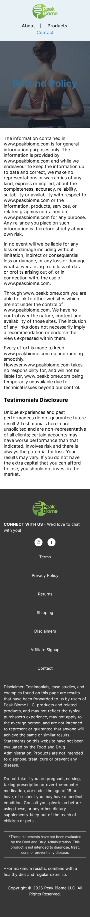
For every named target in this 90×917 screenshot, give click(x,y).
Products (57, 25)
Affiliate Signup (45, 649)
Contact (45, 32)
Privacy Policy (45, 575)
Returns (45, 593)
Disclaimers (45, 631)
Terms (45, 556)
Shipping (45, 612)
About (28, 25)
